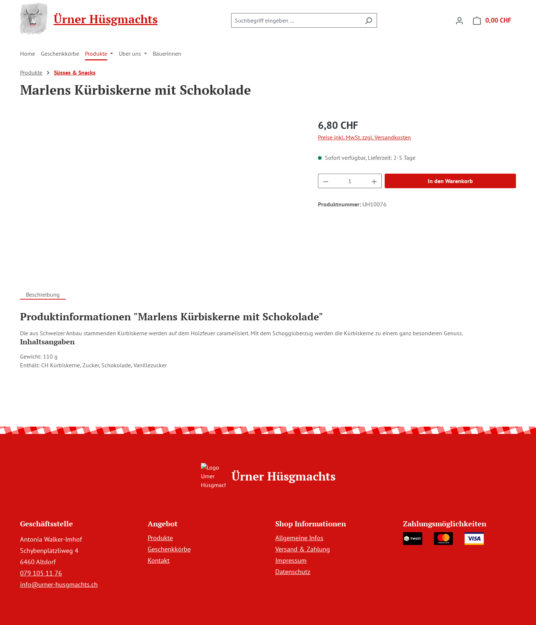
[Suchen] (368, 20)
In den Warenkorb (450, 181)
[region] (162, 196)
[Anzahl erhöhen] (374, 181)
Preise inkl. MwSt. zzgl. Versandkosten (364, 137)
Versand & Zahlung (302, 549)
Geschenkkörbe (169, 549)
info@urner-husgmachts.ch (59, 584)
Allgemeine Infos (299, 538)
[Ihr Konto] (459, 20)
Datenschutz (292, 571)
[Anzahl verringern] (325, 181)
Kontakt (159, 560)
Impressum (291, 560)
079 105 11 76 (41, 573)
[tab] (43, 293)
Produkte (160, 538)
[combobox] (295, 20)
